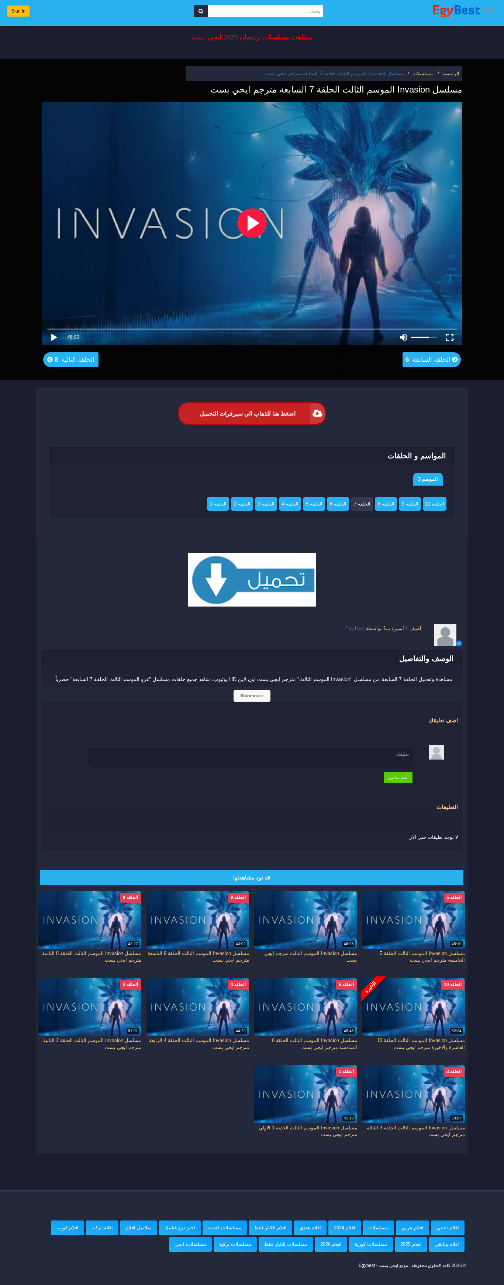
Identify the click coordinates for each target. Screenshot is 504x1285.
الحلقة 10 (434, 504)
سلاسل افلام (139, 1227)
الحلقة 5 (314, 504)
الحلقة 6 (338, 504)
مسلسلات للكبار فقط (285, 1244)
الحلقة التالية (73, 359)
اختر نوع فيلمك (180, 1227)
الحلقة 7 (362, 504)
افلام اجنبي (447, 1227)
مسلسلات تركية (235, 1244)
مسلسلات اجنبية (224, 1227)
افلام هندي (310, 1227)
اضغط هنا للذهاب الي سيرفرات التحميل (248, 413)
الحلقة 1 (218, 504)
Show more (252, 695)
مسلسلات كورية (371, 1244)
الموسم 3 (428, 479)
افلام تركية (102, 1227)
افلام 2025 (411, 1244)
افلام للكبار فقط (270, 1227)
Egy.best (354, 628)
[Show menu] (489, 10)
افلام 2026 (331, 1244)
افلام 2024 (344, 1227)
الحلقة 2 (242, 504)
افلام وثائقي (447, 1244)
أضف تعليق (398, 777)
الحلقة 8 (386, 504)
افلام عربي (412, 1227)
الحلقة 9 (410, 504)
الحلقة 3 (266, 504)
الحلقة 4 (290, 504)
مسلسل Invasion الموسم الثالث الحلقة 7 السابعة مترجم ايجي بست (334, 73)
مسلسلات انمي (190, 1244)
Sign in (18, 11)
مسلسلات (378, 1227)
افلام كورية (67, 1227)
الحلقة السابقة (428, 359)
